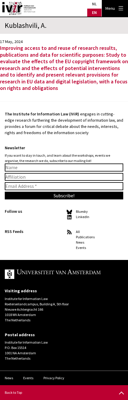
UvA (59, 274)
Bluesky (82, 211)
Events (81, 247)
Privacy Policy (53, 378)
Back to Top (13, 392)
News (80, 242)
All (78, 231)
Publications (85, 237)
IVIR (19, 8)
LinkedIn (82, 217)
